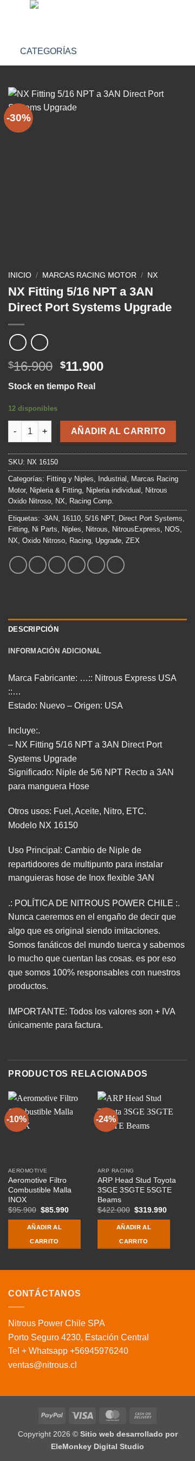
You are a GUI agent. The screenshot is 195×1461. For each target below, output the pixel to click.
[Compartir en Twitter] (57, 565)
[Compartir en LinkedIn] (116, 565)
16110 (71, 518)
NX (152, 275)
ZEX (133, 540)
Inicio (19, 275)
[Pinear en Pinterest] (96, 565)
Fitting (18, 529)
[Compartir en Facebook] (38, 565)
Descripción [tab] (33, 629)
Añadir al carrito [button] (44, 1234)
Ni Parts (44, 529)
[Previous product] (39, 342)
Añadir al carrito (118, 431)
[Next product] (17, 342)
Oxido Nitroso (43, 540)
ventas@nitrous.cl (42, 1365)
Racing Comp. (91, 501)
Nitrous (97, 529)
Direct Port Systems (151, 518)
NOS (172, 529)
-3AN (50, 518)
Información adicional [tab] (54, 651)
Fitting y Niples (70, 479)
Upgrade (108, 540)
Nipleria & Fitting (56, 490)
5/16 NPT (99, 518)
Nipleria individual (113, 490)
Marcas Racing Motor (89, 275)
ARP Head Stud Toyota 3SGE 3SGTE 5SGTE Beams (137, 1189)
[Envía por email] (77, 565)
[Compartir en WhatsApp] (18, 565)
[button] (14, 18)
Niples (71, 529)
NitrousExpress (136, 529)
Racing (80, 540)
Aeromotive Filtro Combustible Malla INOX (40, 1189)
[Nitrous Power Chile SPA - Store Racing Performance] (97, 19)
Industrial (112, 479)
